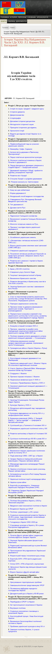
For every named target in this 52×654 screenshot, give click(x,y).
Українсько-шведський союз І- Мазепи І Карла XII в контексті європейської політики (27, 364)
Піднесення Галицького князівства (23, 216)
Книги (3, 21)
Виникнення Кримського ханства (23, 278)
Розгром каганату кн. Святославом (24, 182)
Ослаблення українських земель (23, 237)
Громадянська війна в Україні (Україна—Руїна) (28, 348)
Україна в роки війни (18, 482)
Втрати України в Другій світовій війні (24, 572)
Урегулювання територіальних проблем (26, 582)
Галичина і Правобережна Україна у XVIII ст (27, 383)
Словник (32, 17)
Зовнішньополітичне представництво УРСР (27, 585)
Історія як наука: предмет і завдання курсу (27, 109)
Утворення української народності (23, 251)
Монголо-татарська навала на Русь (24, 224)
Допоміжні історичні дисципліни (22, 121)
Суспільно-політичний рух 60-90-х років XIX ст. (28, 439)
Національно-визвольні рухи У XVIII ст (25, 380)
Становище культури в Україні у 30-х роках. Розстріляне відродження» (26, 526)
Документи (21, 21)
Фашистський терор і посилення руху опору (27, 556)
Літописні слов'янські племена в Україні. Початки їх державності (25, 161)
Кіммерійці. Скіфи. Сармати (21, 149)
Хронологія (42, 17)
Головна (5, 17)
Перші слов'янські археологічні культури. (26, 157)
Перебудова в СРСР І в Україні (22, 602)
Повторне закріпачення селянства (23, 304)
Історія (13, 17)
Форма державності (18, 193)
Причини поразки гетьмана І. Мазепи (25, 377)
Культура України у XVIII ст (20, 405)
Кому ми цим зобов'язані (20, 190)
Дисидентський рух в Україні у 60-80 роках (27, 594)
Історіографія (15, 118)
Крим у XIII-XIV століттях (20, 269)
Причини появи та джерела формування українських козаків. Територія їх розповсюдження (25, 309)
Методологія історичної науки (22, 124)
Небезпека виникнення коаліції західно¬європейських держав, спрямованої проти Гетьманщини (25, 343)
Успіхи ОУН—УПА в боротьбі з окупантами (27, 564)
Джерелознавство (17, 115)
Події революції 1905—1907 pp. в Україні (26, 456)
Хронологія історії (17, 131)
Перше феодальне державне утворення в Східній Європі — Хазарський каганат (25, 166)
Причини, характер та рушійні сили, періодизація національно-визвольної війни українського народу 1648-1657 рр (25, 331)
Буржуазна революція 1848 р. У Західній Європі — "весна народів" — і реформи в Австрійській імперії (25, 420)
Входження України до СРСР (21, 509)
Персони (22, 17)
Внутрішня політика (18, 608)
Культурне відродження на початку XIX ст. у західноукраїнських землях (26, 414)
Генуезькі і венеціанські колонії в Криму (25, 275)
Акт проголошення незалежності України (26, 605)
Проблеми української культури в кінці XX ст (27, 626)
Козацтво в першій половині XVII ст (24, 326)
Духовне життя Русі (17, 208)
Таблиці (11, 21)
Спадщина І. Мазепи (18, 373)
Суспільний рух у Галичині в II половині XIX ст (28, 425)
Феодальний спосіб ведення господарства (27, 196)
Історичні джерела (17, 112)
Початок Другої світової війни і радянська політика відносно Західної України (25, 536)
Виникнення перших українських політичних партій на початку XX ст (26, 452)
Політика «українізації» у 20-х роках (24, 512)
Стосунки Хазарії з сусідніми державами (26, 179)
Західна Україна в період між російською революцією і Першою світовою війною (25, 460)
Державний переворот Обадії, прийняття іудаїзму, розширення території (25, 171)
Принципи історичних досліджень (23, 128)
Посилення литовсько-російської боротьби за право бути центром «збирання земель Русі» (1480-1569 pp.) (27, 256)
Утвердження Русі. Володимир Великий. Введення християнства (25, 200)
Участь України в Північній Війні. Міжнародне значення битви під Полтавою (27, 369)
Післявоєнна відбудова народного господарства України (22, 589)
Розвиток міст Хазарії (18, 176)
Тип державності (16, 204)
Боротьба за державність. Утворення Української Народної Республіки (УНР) (23, 486)
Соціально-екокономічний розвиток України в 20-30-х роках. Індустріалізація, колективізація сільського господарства (27, 517)
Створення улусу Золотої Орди (22, 272)
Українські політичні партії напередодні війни (28, 479)
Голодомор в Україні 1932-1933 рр (23, 522)
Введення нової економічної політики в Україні (28, 506)
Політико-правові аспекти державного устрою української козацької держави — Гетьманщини (27, 337)
